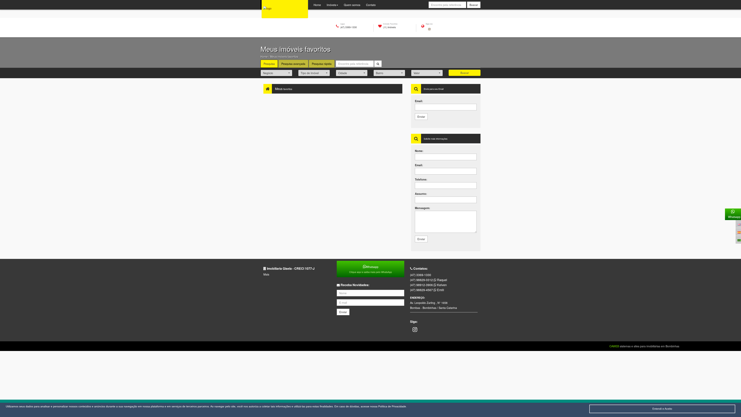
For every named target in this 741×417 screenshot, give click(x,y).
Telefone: (421, 179)
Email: (419, 101)
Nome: (419, 151)
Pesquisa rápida (322, 64)
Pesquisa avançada (293, 64)
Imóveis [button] (331, 5)
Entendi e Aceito (662, 408)
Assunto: (421, 194)
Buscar (464, 73)
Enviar (421, 117)
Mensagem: (422, 208)
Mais (266, 274)
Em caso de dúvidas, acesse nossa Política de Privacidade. (370, 406)
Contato (371, 5)
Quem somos (353, 5)
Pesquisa (269, 64)
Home (264, 56)
